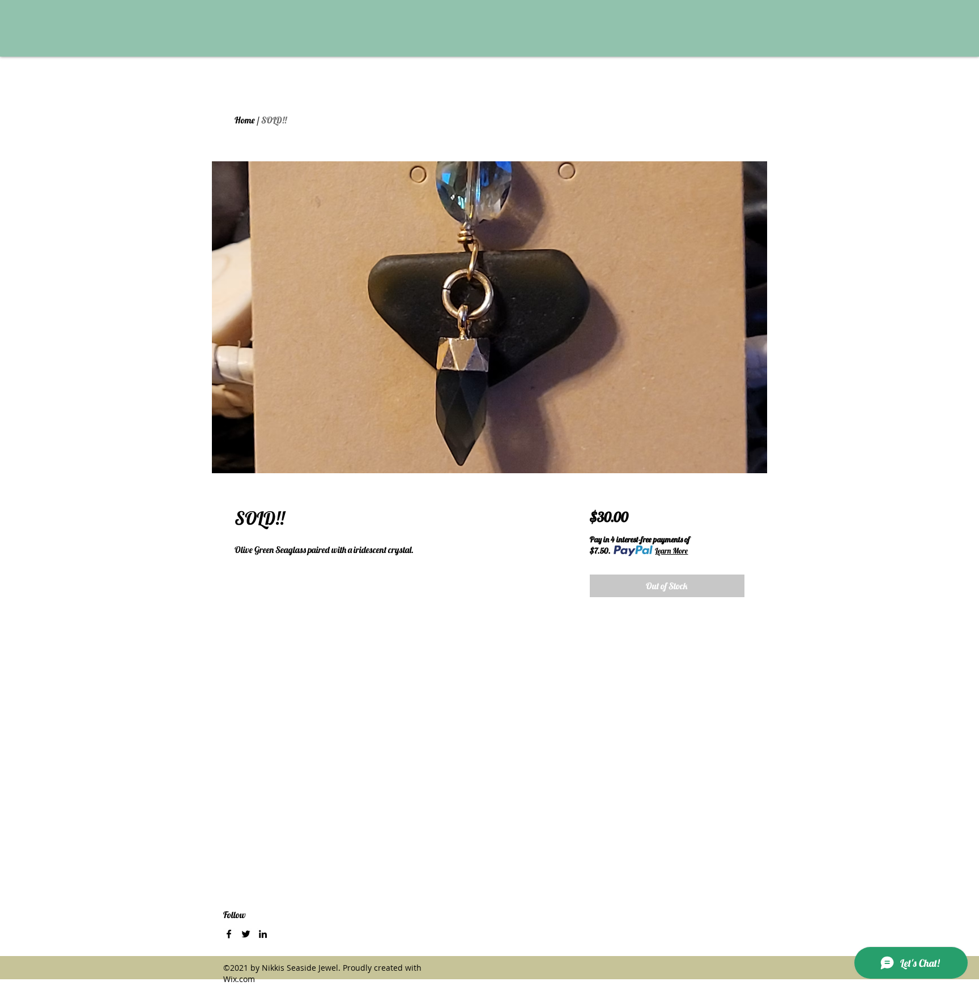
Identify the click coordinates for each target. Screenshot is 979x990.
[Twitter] (246, 934)
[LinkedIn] (263, 934)
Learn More (671, 551)
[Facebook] (229, 934)
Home (245, 120)
